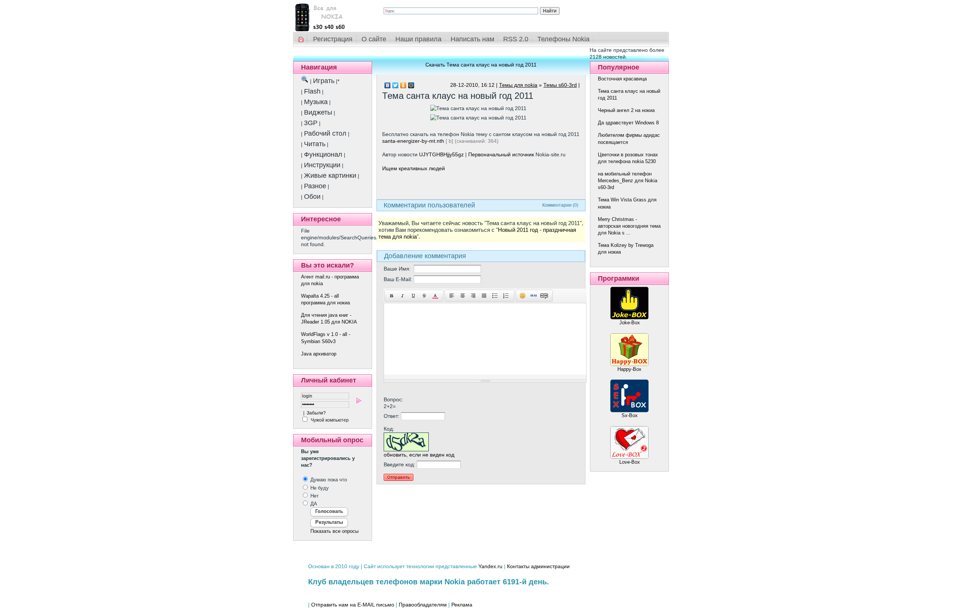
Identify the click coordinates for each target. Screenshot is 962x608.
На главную (301, 39)
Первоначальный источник (501, 154)
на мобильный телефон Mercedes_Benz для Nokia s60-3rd (627, 180)
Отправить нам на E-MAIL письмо (352, 605)
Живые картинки (330, 175)
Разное (315, 186)
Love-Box (629, 462)
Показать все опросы (334, 531)
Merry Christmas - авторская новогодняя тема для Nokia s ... (629, 226)
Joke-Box (629, 322)
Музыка (316, 102)
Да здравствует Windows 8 (628, 123)
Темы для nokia (518, 85)
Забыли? (316, 413)
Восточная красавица (622, 79)
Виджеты (318, 112)
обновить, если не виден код (419, 455)
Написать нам (472, 39)
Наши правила (418, 39)
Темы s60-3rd (560, 85)
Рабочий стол (325, 133)
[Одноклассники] (403, 85)
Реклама (461, 605)
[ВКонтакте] (388, 85)
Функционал (323, 154)
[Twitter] (395, 85)
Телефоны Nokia (563, 39)
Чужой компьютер (329, 420)
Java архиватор (318, 354)
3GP (311, 123)
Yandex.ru (490, 566)
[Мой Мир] (411, 85)
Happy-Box (629, 369)
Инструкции (322, 165)
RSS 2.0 (515, 39)
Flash (312, 91)
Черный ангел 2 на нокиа (626, 110)
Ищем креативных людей (413, 168)
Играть (323, 81)
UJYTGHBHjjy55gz (441, 154)
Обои (312, 196)
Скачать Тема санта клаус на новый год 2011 (481, 65)
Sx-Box (630, 415)
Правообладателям (423, 605)
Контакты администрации (538, 566)
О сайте (374, 39)
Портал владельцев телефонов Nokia (332, 15)
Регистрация (332, 39)
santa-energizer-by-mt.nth (413, 141)
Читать (314, 144)
